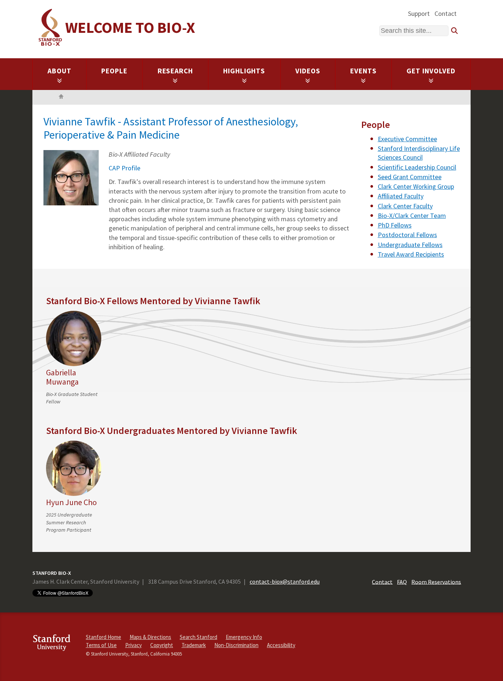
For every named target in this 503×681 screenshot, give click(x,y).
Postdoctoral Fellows (407, 234)
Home (61, 97)
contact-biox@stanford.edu (285, 581)
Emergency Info (244, 636)
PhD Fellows (395, 225)
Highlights (244, 70)
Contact (446, 13)
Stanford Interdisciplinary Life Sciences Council (419, 152)
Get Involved (431, 70)
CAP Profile (124, 168)
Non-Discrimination (236, 645)
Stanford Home (103, 636)
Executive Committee (407, 139)
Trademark (194, 645)
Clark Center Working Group (416, 186)
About (59, 70)
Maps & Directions (150, 636)
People (114, 70)
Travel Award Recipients (411, 254)
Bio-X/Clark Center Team (412, 215)
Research (175, 70)
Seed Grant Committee (410, 177)
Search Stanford (198, 636)
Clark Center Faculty (405, 206)
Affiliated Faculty (400, 196)
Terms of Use (101, 645)
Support (419, 13)
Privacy (133, 645)
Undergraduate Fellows (410, 244)
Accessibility (281, 645)
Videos (307, 70)
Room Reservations (436, 581)
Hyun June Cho (71, 502)
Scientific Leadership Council (417, 167)
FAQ (402, 581)
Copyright (161, 645)
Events (363, 70)
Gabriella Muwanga (62, 377)
